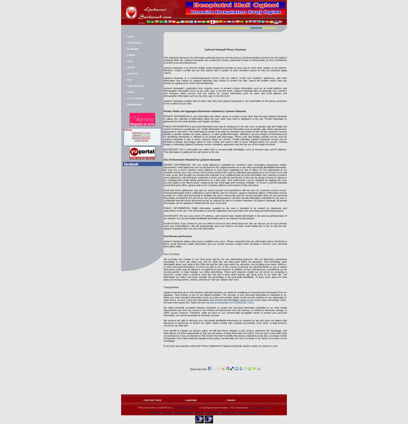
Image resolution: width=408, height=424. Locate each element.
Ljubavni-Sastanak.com (259, 408)
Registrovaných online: (185, 407)
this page (273, 346)
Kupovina (141, 132)
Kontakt (199, 412)
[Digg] (218, 369)
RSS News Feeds (183, 412)
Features (167, 412)
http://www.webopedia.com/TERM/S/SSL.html (229, 302)
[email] (258, 369)
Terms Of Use (229, 412)
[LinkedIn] (236, 369)
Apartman (141, 138)
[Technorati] (249, 369)
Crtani (141, 140)
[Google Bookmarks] (227, 369)
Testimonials (212, 412)
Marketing (154, 412)
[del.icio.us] (232, 369)
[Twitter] (214, 369)
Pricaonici (256, 28)
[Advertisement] (225, 41)
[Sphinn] (254, 369)
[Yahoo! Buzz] (223, 369)
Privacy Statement (249, 412)
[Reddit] (245, 369)
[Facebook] (209, 369)
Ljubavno (141, 135)
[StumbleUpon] (240, 369)
